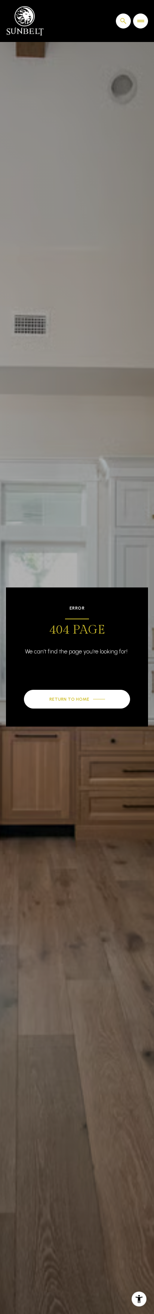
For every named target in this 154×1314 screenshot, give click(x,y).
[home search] (123, 20)
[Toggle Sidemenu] (140, 20)
